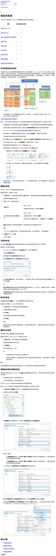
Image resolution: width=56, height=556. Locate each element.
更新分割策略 (4, 59)
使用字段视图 (20, 130)
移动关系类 (4, 50)
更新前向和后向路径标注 (7, 63)
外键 (34, 357)
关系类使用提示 (8, 543)
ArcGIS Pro (3, 2)
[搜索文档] (15, 4)
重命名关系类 (4, 54)
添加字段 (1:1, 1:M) (5, 28)
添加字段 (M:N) (5, 32)
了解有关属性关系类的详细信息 (9, 119)
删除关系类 (4, 41)
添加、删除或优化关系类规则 (8, 37)
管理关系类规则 (8, 551)
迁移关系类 (4, 46)
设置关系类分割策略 (9, 548)
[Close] (1, 10)
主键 (30, 357)
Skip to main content (5, 1)
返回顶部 (3, 554)
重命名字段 (9, 359)
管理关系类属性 (8, 545)
